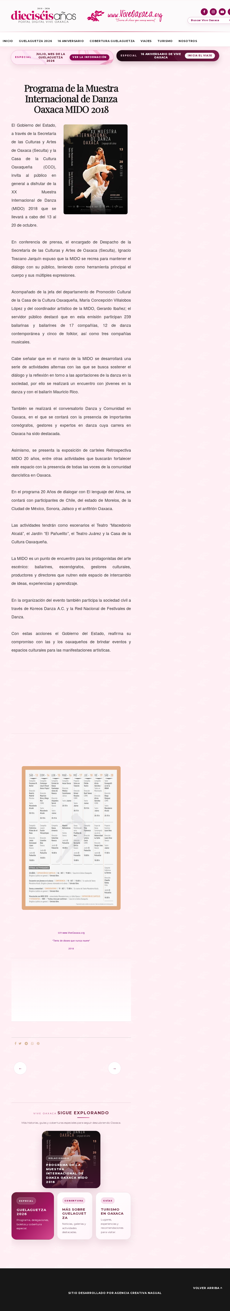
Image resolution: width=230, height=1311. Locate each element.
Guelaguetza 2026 (35, 41)
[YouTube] (222, 11)
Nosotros (188, 41)
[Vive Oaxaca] (126, 16)
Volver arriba (206, 1288)
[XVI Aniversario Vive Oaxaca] (43, 16)
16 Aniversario (71, 41)
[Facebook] (204, 11)
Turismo (165, 41)
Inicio (8, 41)
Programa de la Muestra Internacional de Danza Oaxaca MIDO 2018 (67, 1173)
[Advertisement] (71, 704)
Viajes (146, 41)
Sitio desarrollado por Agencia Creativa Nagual (114, 1293)
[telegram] (26, 1044)
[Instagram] (213, 11)
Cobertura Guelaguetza (112, 41)
